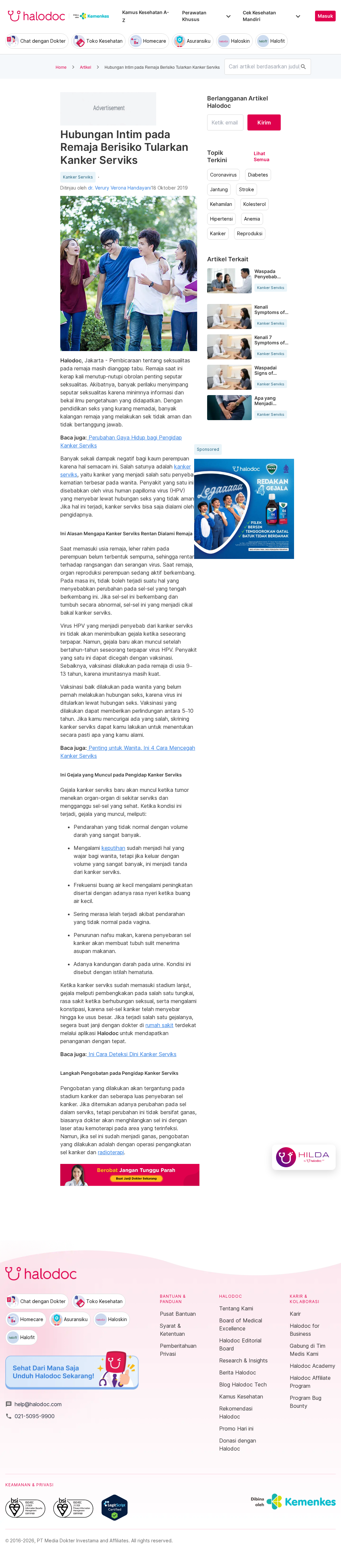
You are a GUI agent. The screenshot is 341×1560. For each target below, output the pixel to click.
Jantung (219, 189)
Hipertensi (221, 219)
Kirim (264, 122)
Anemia (252, 219)
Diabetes (258, 175)
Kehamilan (221, 204)
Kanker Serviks (78, 177)
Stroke (246, 189)
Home (61, 67)
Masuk (325, 16)
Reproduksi (249, 233)
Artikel (85, 67)
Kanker (218, 233)
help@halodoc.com (33, 1404)
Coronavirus (223, 175)
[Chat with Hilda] (304, 1157)
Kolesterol (254, 204)
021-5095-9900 (30, 1416)
